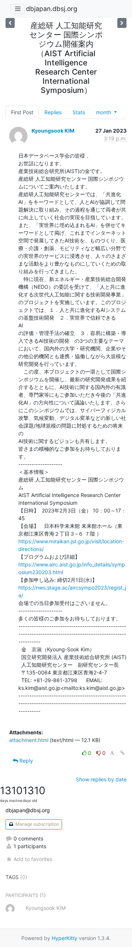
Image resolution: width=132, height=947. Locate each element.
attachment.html (28, 740)
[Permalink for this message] (122, 752)
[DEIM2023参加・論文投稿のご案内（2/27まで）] (121, 23)
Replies (53, 112)
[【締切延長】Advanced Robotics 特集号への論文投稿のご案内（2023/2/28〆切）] (10, 23)
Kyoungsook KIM (53, 130)
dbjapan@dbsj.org (28, 810)
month (104, 112)
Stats (79, 112)
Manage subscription (36, 824)
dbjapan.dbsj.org (51, 8)
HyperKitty (64, 938)
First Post (22, 112)
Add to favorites (33, 859)
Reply (25, 760)
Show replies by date (101, 779)
